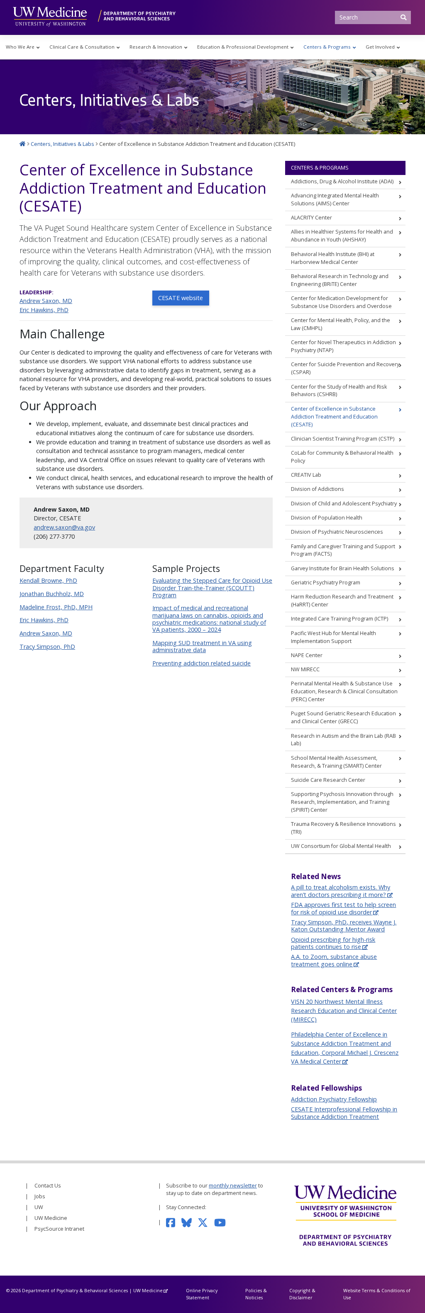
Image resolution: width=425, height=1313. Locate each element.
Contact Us (47, 1185)
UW (38, 1207)
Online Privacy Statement (201, 1293)
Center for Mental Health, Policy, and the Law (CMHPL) (340, 324)
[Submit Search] (403, 17)
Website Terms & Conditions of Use (376, 1293)
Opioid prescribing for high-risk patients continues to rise (333, 943)
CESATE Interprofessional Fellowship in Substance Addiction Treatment (344, 1112)
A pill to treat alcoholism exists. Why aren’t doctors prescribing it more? (340, 890)
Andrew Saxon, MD (46, 301)
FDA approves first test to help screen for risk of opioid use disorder (343, 908)
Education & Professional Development (242, 47)
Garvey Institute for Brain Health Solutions (342, 568)
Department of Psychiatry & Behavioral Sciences (75, 1290)
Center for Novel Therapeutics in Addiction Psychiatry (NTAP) (343, 346)
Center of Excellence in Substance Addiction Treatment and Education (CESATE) (334, 416)
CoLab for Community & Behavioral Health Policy (342, 456)
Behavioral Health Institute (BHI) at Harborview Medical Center (332, 258)
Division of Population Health (326, 517)
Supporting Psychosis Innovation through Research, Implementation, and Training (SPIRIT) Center (342, 802)
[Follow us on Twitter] (206, 1222)
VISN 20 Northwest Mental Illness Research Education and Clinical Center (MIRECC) (344, 1010)
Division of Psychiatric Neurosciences (337, 531)
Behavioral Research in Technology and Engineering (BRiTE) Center (339, 280)
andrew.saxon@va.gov (64, 527)
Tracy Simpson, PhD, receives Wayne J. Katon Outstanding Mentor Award (343, 925)
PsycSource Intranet (59, 1228)
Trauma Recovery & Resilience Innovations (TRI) (343, 827)
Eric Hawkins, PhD (44, 310)
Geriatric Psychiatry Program (325, 582)
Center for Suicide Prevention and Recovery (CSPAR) (345, 368)
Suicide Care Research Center (328, 779)
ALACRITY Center (311, 217)
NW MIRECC (305, 669)
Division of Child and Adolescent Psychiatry (344, 503)
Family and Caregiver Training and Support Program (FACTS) (343, 550)
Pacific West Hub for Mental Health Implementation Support (333, 637)
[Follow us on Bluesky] (189, 1222)
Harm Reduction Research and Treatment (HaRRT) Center (342, 600)
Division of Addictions (317, 489)
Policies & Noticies (256, 1293)
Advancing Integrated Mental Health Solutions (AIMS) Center (335, 199)
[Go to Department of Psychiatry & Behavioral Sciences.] (23, 144)
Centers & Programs (327, 47)
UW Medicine (50, 1218)
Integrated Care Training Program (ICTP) (339, 618)
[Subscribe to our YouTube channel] (223, 1222)
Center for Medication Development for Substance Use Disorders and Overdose (341, 302)
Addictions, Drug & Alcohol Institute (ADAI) (342, 181)
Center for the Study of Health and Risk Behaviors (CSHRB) (339, 390)
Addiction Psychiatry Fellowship (334, 1099)
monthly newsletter (233, 1185)
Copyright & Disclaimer (302, 1293)
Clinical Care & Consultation (82, 47)
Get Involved (380, 47)
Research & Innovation (155, 47)
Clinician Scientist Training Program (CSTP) (342, 438)
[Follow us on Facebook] (173, 1222)
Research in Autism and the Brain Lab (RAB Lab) (343, 739)
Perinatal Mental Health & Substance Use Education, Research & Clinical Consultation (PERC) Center (344, 691)
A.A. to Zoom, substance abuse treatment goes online (334, 960)
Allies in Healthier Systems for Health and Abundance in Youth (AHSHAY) (342, 235)
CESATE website (180, 298)
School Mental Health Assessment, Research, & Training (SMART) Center (336, 761)
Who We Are (20, 47)
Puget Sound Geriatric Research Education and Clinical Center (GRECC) (343, 717)
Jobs (39, 1196)
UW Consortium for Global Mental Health (341, 846)
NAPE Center (306, 655)
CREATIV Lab (306, 474)
